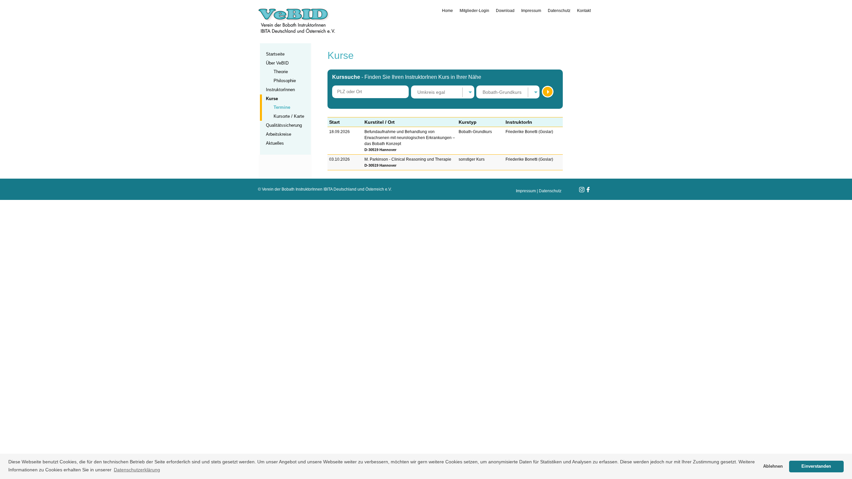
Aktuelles (275, 143)
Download (505, 10)
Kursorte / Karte (289, 116)
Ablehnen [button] (773, 466)
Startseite (275, 54)
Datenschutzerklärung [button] (137, 469)
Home (447, 10)
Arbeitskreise (278, 134)
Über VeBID (277, 63)
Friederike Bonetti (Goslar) (529, 131)
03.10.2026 (339, 159)
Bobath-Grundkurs (475, 131)
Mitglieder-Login (474, 10)
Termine (282, 107)
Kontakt (584, 10)
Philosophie (285, 80)
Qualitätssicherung (284, 125)
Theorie (281, 71)
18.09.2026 (339, 131)
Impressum (531, 10)
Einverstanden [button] (816, 466)
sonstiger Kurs (472, 159)
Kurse (272, 98)
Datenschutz (559, 10)
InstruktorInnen (280, 89)
